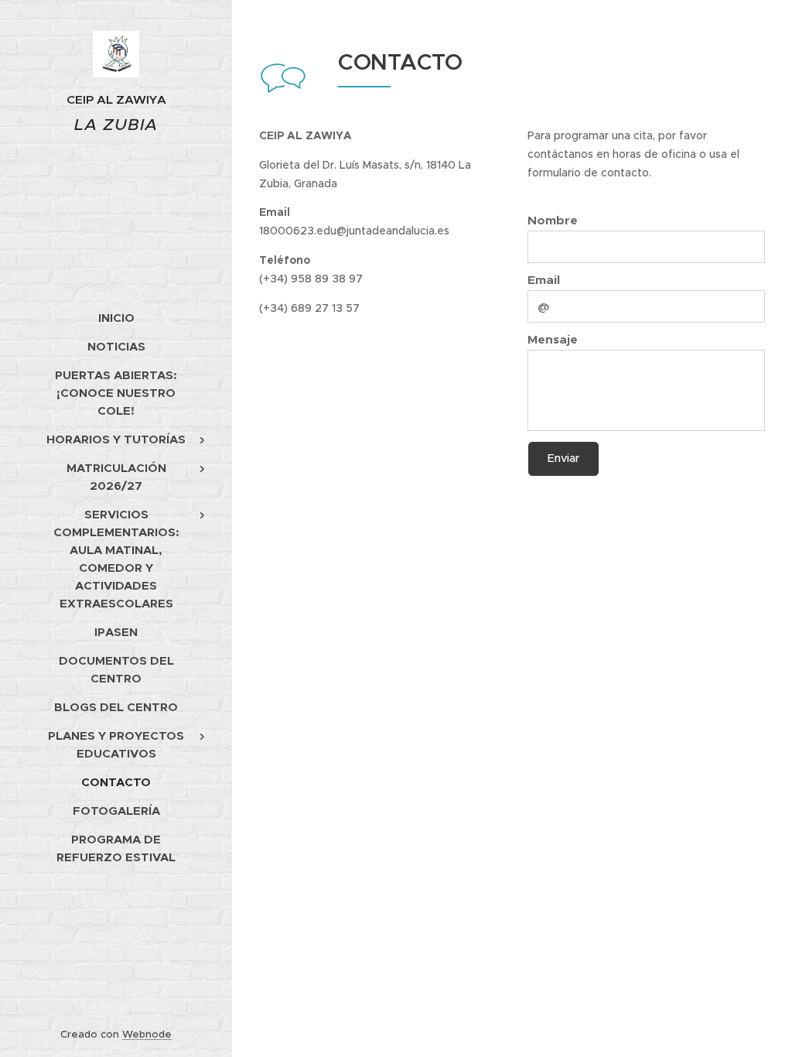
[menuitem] (116, 318)
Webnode (147, 1034)
